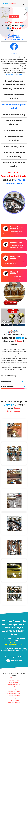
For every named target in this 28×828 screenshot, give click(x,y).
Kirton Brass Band (14, 682)
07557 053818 (14, 37)
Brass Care (14, 53)
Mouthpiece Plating (14, 680)
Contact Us (14, 16)
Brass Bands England (14, 702)
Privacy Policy (14, 678)
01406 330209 (15, 35)
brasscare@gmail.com (14, 39)
